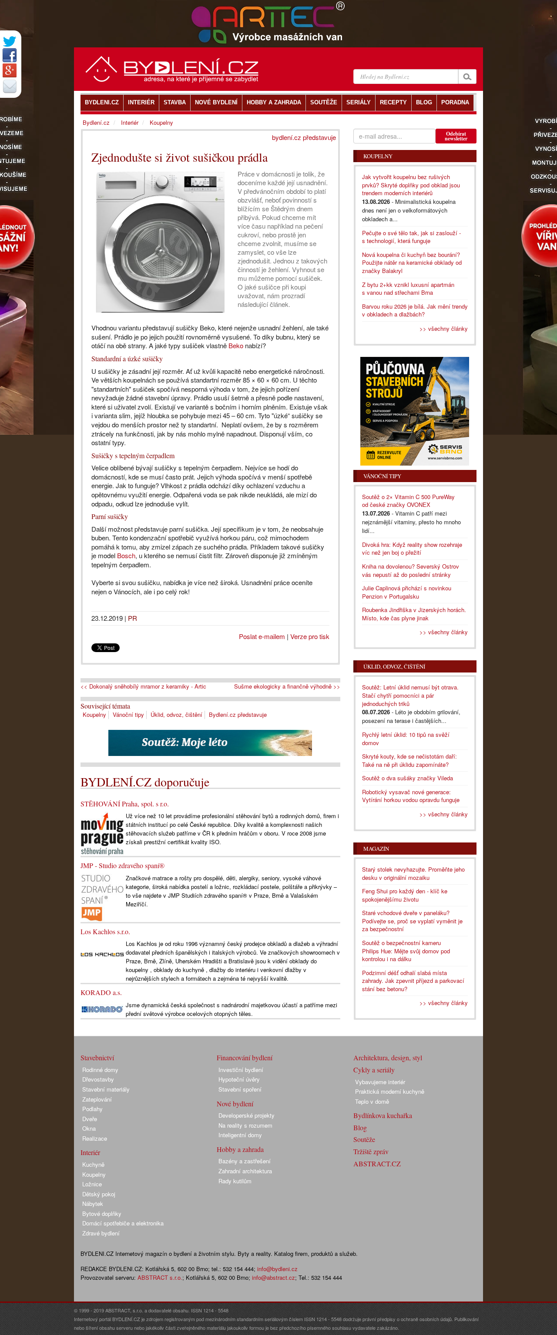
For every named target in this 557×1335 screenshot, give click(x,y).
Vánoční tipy (128, 714)
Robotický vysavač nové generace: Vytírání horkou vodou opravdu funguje (411, 796)
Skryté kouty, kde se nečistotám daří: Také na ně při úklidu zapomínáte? (409, 760)
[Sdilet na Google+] (10, 70)
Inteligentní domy (240, 1135)
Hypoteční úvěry (239, 1079)
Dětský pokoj (98, 1194)
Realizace (94, 1138)
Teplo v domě (372, 1101)
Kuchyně (93, 1164)
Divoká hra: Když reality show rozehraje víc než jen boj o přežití (412, 548)
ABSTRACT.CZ (377, 1163)
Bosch (126, 555)
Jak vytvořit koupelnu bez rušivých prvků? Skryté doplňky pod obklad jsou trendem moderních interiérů (411, 185)
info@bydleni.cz (277, 1269)
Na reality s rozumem (245, 1125)
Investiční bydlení (240, 1069)
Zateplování (97, 1099)
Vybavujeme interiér (380, 1082)
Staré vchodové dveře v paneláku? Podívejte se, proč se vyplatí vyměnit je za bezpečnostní (412, 921)
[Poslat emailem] (9, 86)
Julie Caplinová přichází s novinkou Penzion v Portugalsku (406, 592)
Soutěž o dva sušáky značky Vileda (407, 778)
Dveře (89, 1119)
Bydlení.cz (96, 122)
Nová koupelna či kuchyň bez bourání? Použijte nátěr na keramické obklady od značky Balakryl (412, 262)
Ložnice (92, 1184)
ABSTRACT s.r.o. (160, 1277)
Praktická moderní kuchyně (389, 1091)
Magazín (376, 848)
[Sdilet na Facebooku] (10, 55)
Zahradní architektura (245, 1171)
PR (132, 618)
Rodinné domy (100, 1069)
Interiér (129, 122)
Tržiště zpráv (371, 1151)
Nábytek (92, 1203)
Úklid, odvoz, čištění (176, 714)
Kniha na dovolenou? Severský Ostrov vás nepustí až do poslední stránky (410, 570)
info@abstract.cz (273, 1277)
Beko (235, 345)
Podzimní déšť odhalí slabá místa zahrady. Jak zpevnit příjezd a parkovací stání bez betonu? (413, 981)
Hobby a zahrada (240, 1149)
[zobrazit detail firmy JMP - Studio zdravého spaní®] (102, 897)
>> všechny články (443, 328)
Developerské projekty (246, 1115)
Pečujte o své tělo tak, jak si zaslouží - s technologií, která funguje (411, 237)
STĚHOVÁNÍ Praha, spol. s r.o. (125, 803)
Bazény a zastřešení (244, 1161)
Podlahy (92, 1109)
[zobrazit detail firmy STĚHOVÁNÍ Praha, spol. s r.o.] (102, 833)
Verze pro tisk (309, 636)
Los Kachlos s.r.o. (105, 931)
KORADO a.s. (101, 992)
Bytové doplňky (101, 1213)
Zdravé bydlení (101, 1233)
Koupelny (94, 714)
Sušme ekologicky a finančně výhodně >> (287, 686)
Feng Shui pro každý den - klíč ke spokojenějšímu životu (404, 895)
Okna (89, 1128)
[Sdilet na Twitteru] (10, 41)
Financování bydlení (244, 1057)
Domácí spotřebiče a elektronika (123, 1223)
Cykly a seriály (374, 1069)
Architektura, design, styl (387, 1057)
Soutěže (364, 1139)
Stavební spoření (240, 1089)
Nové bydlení (235, 1103)
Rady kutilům (235, 1181)
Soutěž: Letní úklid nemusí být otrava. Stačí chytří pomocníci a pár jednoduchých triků (410, 695)
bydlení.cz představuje (304, 137)
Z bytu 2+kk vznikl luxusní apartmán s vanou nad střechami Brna (408, 288)
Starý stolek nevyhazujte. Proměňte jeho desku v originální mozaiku (413, 873)
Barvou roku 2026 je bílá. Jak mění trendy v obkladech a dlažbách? (415, 310)
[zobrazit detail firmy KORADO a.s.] (102, 1008)
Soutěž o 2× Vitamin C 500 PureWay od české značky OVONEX (408, 501)
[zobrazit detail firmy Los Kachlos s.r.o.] (102, 954)
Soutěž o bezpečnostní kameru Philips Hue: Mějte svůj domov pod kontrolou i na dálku (406, 951)
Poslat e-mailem (262, 636)
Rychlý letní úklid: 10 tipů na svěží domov (406, 738)
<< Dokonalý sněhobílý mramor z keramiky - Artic (143, 686)
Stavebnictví (97, 1057)
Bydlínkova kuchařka (382, 1115)
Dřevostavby (98, 1079)
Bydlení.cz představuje (238, 714)
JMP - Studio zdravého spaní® (122, 865)
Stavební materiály (106, 1089)
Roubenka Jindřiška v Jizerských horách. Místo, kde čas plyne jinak (414, 614)
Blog (360, 1127)
